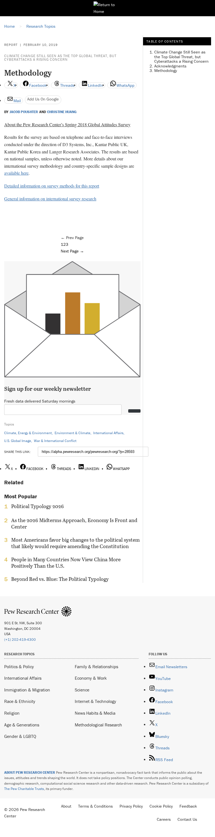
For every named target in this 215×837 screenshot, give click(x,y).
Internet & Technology (95, 701)
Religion (12, 713)
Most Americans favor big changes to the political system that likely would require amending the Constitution (75, 543)
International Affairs (108, 433)
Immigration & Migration (27, 690)
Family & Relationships (96, 666)
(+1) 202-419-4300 (20, 639)
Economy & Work (91, 678)
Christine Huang (61, 112)
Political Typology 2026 (37, 506)
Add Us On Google (43, 99)
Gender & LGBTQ (20, 736)
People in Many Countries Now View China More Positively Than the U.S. (66, 562)
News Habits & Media (95, 713)
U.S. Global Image (17, 440)
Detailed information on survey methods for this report (51, 186)
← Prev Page (72, 237)
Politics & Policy (19, 666)
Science (82, 690)
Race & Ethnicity (19, 701)
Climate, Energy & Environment (28, 433)
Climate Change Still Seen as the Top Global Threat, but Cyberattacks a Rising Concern (60, 57)
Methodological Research (98, 725)
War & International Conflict (55, 440)
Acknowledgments (170, 66)
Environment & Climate (72, 433)
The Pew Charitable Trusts (24, 788)
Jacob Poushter (24, 112)
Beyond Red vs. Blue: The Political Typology (60, 579)
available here (16, 173)
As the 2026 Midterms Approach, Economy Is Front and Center (74, 523)
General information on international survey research (50, 199)
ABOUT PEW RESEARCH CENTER (29, 772)
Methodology (165, 70)
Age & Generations (21, 725)
